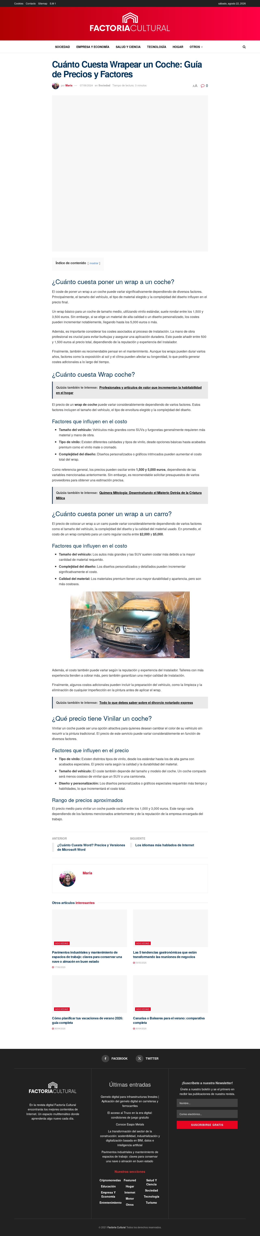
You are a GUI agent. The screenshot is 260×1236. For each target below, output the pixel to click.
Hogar (178, 47)
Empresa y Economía (92, 47)
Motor (130, 1198)
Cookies (18, 3)
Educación (108, 1186)
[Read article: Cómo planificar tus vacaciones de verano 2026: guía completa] (89, 994)
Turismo (151, 1202)
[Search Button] (244, 47)
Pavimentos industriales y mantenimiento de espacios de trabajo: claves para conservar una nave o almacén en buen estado (87, 957)
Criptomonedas (110, 1180)
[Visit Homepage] (130, 24)
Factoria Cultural (116, 1227)
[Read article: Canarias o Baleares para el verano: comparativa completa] (170, 994)
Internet (130, 1192)
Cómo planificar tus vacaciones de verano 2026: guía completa (87, 1020)
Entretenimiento (111, 1202)
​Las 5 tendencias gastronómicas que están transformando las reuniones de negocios (165, 954)
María (68, 85)
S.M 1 (53, 3)
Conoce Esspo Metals (130, 1124)
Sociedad (62, 47)
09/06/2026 (140, 962)
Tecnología (156, 47)
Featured (130, 1180)
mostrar (94, 263)
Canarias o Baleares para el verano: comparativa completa (169, 1020)
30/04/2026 (59, 1028)
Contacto (31, 3)
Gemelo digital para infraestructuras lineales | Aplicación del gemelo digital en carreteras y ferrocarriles (130, 1101)
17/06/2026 (59, 967)
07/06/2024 (86, 85)
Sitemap (42, 3)
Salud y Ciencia (128, 47)
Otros (195, 47)
